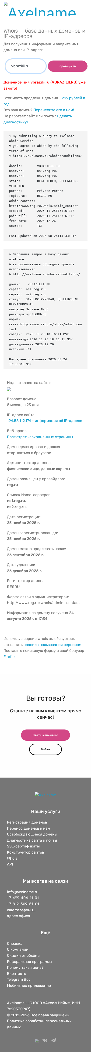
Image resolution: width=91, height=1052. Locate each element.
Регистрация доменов (27, 822)
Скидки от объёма (23, 955)
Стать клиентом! (45, 735)
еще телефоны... (21, 910)
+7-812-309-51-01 (23, 904)
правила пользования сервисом (52, 644)
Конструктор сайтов (25, 852)
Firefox (10, 656)
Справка (14, 943)
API (10, 864)
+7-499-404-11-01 (23, 898)
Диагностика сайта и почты (32, 840)
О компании (17, 949)
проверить (68, 66)
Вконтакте (16, 973)
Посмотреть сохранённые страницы (40, 437)
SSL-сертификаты (24, 846)
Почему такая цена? (25, 967)
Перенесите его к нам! (53, 110)
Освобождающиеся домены (32, 834)
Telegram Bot (18, 979)
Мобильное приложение (29, 985)
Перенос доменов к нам (28, 828)
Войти (45, 749)
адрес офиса (18, 916)
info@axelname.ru (22, 892)
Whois (12, 858)
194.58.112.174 (19, 420)
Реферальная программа (29, 961)
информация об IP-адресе (58, 420)
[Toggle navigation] (83, 8)
